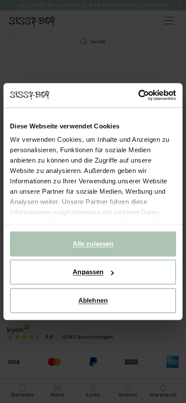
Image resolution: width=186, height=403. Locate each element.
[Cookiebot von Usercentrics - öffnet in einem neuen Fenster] (138, 95)
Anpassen (88, 271)
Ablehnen (93, 300)
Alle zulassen (93, 243)
